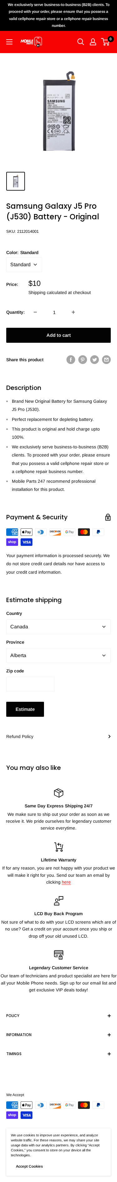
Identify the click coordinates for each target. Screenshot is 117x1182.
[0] (106, 42)
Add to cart (58, 335)
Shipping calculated (47, 292)
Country (14, 613)
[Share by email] (106, 359)
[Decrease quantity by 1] (35, 312)
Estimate (25, 709)
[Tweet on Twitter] (94, 359)
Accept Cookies (29, 1166)
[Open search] (80, 41)
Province (15, 642)
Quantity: (15, 312)
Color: (22, 252)
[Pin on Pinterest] (82, 359)
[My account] (93, 41)
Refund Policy (19, 736)
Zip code (15, 670)
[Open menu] (9, 41)
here (66, 882)
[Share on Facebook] (70, 359)
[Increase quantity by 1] (73, 312)
